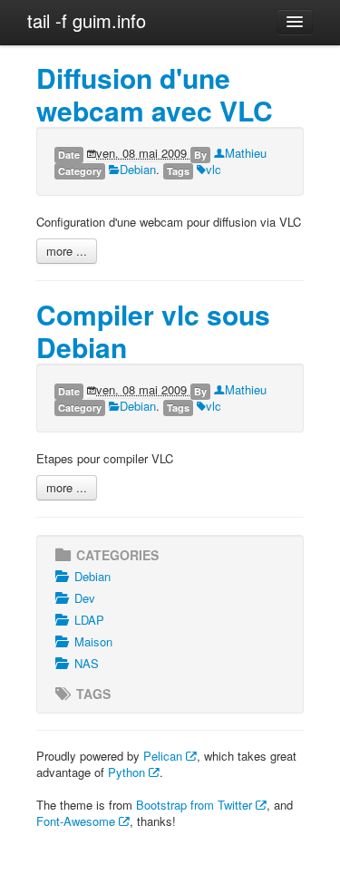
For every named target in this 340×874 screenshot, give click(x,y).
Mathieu (246, 152)
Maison (93, 641)
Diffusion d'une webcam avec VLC (154, 94)
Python (128, 772)
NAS (86, 663)
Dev (84, 598)
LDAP (89, 619)
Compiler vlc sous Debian (153, 330)
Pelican (164, 755)
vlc (213, 169)
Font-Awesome (77, 821)
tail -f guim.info (86, 20)
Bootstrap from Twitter (196, 804)
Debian (138, 169)
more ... (66, 250)
